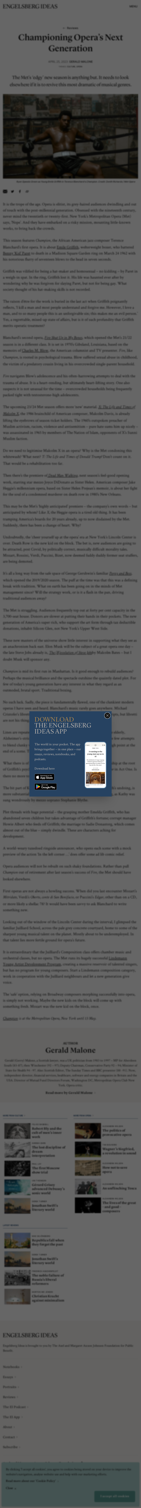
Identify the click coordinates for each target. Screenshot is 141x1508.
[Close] (107, 715)
